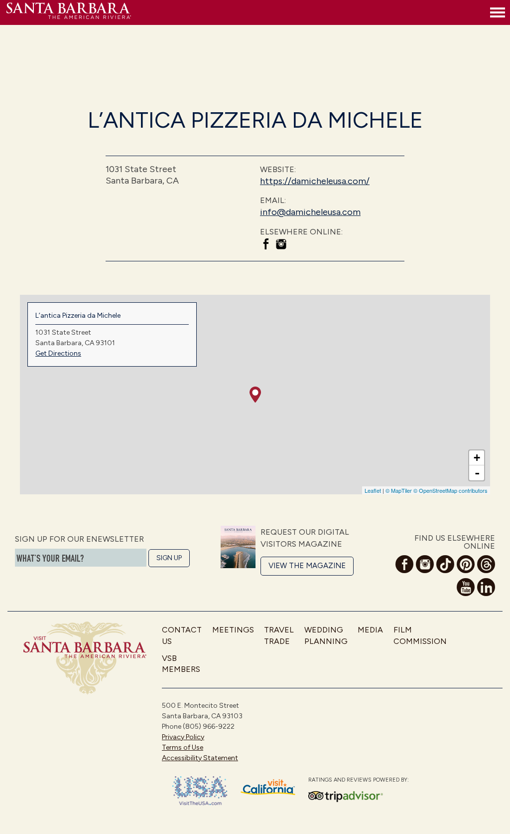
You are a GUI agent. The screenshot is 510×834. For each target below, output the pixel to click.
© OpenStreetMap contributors (450, 490)
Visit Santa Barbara (68, 12)
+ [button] (477, 457)
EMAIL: (273, 200)
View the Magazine (307, 565)
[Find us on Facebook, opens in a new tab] (266, 245)
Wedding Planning (326, 635)
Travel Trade (279, 635)
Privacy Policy (183, 737)
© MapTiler (398, 490)
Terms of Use (182, 747)
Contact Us (182, 635)
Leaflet (373, 490)
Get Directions (58, 353)
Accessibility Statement (200, 758)
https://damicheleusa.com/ (315, 181)
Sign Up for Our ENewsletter (79, 539)
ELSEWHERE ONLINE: (301, 231)
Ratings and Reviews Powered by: (358, 780)
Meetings (233, 629)
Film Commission (420, 635)
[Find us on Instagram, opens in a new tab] (281, 245)
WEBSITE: (278, 169)
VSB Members (181, 663)
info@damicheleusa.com (310, 212)
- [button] (477, 473)
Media (370, 629)
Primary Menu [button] (497, 12)
